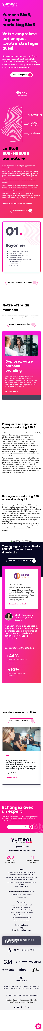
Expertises (21, 902)
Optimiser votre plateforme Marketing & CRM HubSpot (21, 883)
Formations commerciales (22, 920)
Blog (22, 928)
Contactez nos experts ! (18, 827)
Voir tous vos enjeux (19, 210)
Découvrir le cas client (17, 604)
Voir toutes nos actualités (19, 721)
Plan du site (30, 1002)
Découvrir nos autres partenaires (21, 850)
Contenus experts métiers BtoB (21, 917)
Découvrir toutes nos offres (19, 324)
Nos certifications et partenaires (22, 894)
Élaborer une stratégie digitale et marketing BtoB (21, 877)
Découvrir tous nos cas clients (19, 561)
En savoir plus (10, 391)
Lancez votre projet (19, 75)
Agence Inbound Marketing (21, 907)
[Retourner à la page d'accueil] (17, 4)
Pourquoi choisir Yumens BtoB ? (21, 892)
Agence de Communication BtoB (21, 905)
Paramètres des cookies (17, 1002)
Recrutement (22, 897)
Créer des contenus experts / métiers (21, 879)
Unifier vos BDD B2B (21, 886)
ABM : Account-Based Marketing (21, 910)
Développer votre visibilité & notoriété (22, 874)
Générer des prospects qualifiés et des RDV (21, 872)
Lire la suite (10, 777)
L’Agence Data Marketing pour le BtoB (21, 912)
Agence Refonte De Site (21, 915)
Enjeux (21, 869)
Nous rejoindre (21, 925)
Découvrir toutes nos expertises (19, 282)
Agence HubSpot (21, 847)
